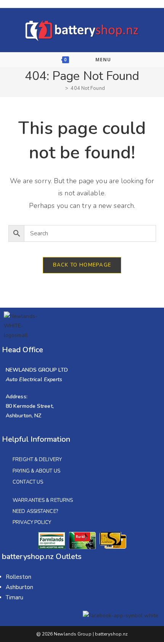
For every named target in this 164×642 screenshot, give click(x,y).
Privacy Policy (32, 522)
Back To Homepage (82, 265)
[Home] (61, 88)
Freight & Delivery (37, 459)
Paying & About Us (36, 471)
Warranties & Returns (43, 500)
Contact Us (28, 482)
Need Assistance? (35, 511)
